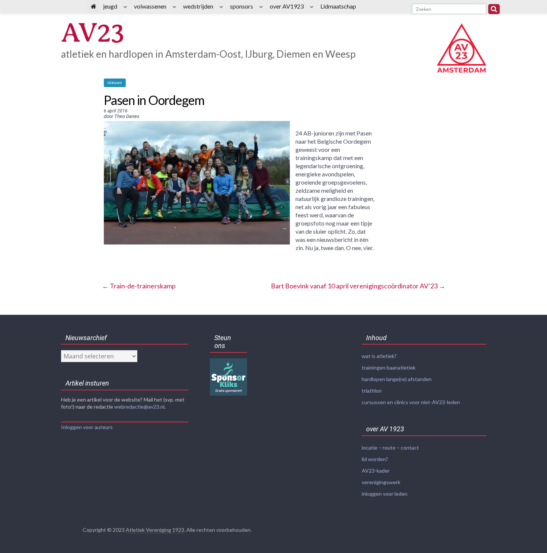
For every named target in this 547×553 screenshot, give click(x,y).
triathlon (372, 390)
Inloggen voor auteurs (87, 427)
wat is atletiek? (379, 356)
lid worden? (375, 459)
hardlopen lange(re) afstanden (397, 379)
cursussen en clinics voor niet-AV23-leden (411, 402)
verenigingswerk (381, 482)
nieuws (115, 82)
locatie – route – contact (390, 447)
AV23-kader (376, 470)
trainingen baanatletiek (389, 367)
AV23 (92, 32)
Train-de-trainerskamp (139, 286)
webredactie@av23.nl (139, 406)
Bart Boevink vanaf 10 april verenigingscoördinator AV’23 (358, 286)
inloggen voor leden (384, 493)
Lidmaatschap (338, 6)
